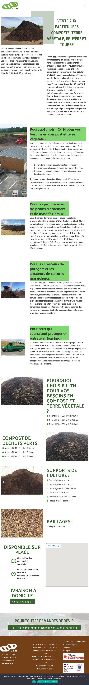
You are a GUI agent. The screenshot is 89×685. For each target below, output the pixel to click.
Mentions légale (70, 644)
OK (34, 682)
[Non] (86, 679)
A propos (66, 651)
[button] (3, 482)
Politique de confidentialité (47, 682)
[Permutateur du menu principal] (84, 5)
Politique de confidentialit (74, 641)
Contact (66, 648)
